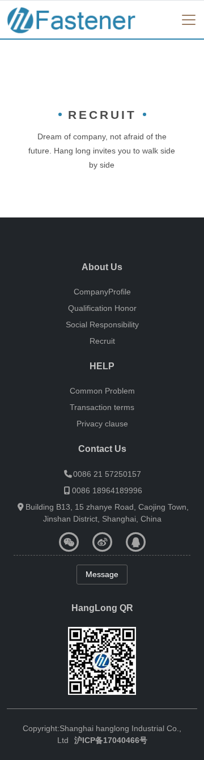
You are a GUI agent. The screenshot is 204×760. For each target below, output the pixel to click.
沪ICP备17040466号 (110, 740)
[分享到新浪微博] (102, 542)
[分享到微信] (68, 542)
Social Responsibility (102, 324)
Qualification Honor (102, 308)
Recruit (102, 340)
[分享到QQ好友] (135, 542)
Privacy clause (102, 423)
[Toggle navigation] (188, 19)
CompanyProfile (102, 291)
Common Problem (102, 390)
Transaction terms (102, 407)
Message (102, 574)
